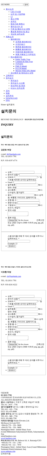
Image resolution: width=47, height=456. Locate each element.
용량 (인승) (13, 203)
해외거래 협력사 (18, 24)
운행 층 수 (12, 200)
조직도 (13, 21)
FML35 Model (21, 66)
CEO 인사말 (16, 12)
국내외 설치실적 (18, 34)
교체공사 (9, 75)
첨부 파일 (12, 218)
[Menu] (44, 3)
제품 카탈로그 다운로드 (25, 54)
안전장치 (19, 64)
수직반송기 (20, 44)
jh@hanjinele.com (13, 154)
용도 (10, 195)
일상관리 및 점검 (18, 86)
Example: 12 (12, 244)
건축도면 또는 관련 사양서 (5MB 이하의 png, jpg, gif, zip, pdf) (26, 222)
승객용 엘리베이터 (23, 42)
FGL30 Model (21, 68)
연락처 (11, 177)
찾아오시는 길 (17, 27)
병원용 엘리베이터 (23, 47)
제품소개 (9, 37)
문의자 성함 (13, 175)
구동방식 (12, 205)
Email (11, 182)
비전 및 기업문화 (18, 14)
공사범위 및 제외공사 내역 (22, 73)
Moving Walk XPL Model (25, 71)
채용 (8, 93)
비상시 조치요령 (18, 88)
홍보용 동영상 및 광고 (20, 32)
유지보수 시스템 (18, 83)
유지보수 (9, 78)
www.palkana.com (8, 451)
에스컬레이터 (16, 57)
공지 (8, 91)
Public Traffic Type (22, 59)
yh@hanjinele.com (14, 276)
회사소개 (9, 9)
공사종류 (12, 190)
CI (12, 17)
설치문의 (9, 96)
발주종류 (12, 185)
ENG (8, 100)
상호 (10, 172)
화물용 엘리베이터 (23, 49)
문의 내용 (12, 210)
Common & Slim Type (24, 62)
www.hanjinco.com (8, 438)
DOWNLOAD (11, 98)
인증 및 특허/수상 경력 (20, 29)
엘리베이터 (15, 39)
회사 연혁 (15, 19)
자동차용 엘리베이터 (24, 52)
